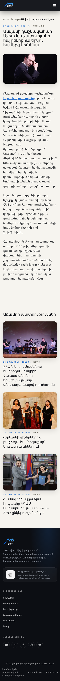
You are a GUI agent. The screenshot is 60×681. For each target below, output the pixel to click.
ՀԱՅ (55, 672)
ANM (5, 19)
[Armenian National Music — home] (8, 5)
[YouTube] (6, 645)
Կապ (6, 626)
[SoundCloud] (15, 645)
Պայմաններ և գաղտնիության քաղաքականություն (13, 672)
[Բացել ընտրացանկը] (55, 5)
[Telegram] (39, 645)
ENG (48, 672)
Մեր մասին (9, 620)
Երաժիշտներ (10, 609)
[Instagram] (31, 645)
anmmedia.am (35, 672)
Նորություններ (10, 603)
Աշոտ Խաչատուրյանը (19, 98)
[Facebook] (23, 645)
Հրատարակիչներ (12, 614)
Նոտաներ (8, 597)
